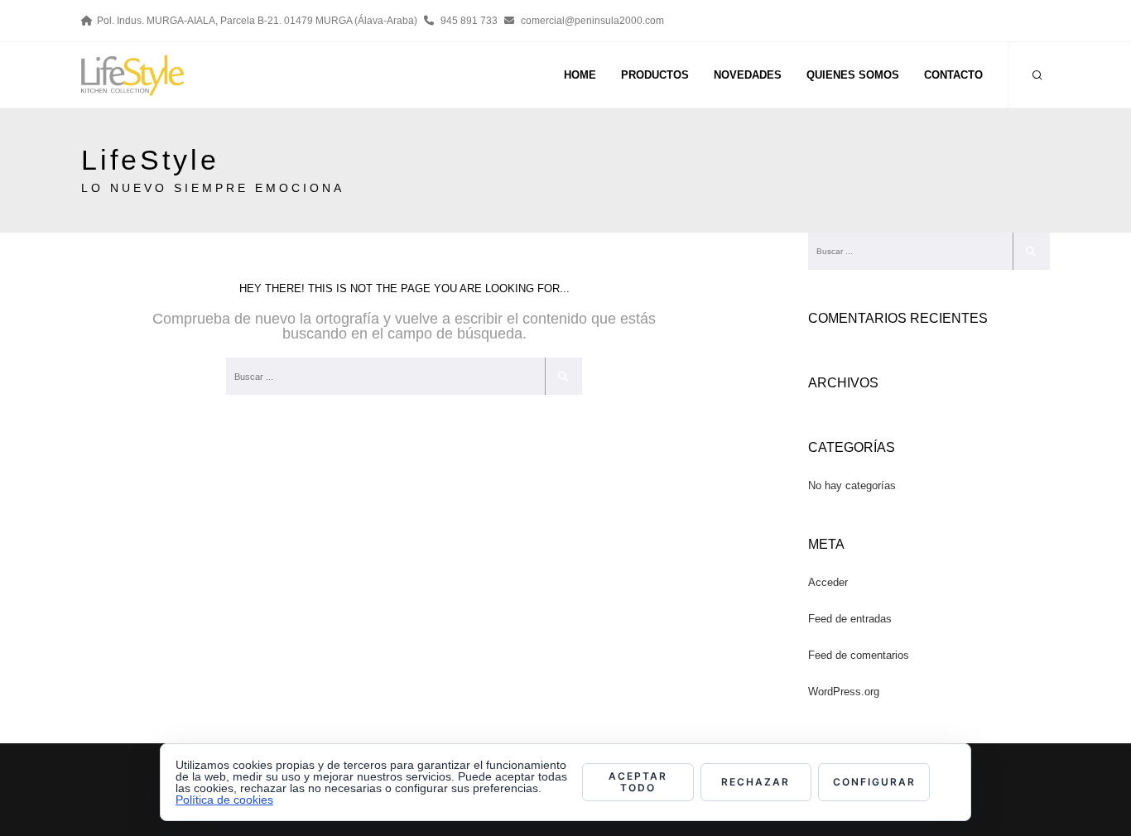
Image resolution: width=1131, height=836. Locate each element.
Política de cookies (224, 799)
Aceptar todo (638, 782)
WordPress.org (843, 691)
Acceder (828, 582)
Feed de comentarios (858, 655)
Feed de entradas (850, 619)
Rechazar (755, 782)
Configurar (874, 782)
